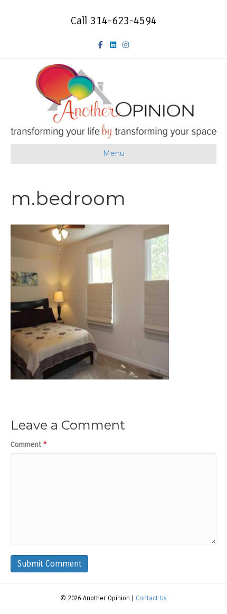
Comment (29, 444)
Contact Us (151, 598)
